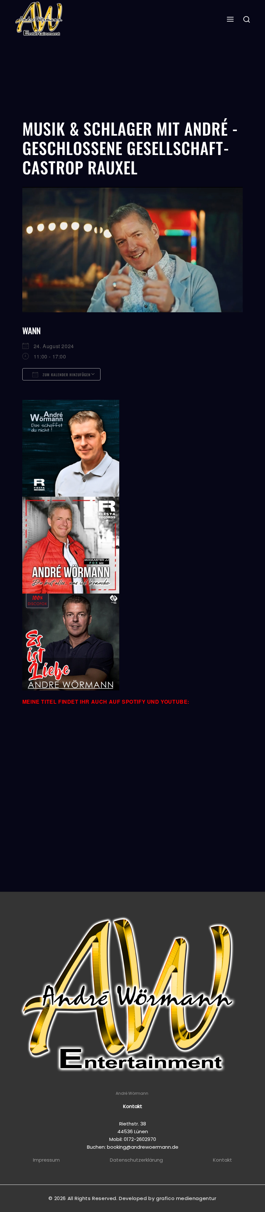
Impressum (46, 1159)
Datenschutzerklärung (136, 1159)
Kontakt (222, 1159)
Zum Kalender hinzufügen (65, 374)
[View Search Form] (246, 20)
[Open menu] (230, 19)
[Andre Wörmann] (39, 19)
